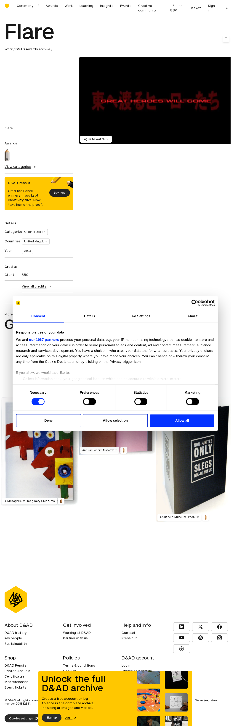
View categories (18, 166)
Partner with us (75, 638)
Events (125, 6)
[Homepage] (7, 5)
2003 (27, 250)
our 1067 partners (44, 340)
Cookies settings (21, 718)
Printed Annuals (17, 671)
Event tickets (16, 687)
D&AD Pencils (16, 665)
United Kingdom (35, 241)
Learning (86, 6)
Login (126, 665)
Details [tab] (89, 316)
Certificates (15, 676)
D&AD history (16, 633)
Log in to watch (93, 139)
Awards (52, 6)
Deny (48, 421)
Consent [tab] (38, 316)
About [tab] (192, 316)
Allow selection (115, 421)
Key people (13, 638)
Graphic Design (34, 231)
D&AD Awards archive (33, 49)
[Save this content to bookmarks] (226, 38)
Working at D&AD (77, 633)
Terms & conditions (79, 665)
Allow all (182, 421)
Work (69, 6)
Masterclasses (17, 682)
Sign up (51, 717)
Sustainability (16, 644)
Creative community (147, 8)
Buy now (60, 192)
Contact (129, 633)
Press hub (130, 638)
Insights (106, 6)
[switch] (89, 401)
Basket (195, 8)
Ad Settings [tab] (140, 316)
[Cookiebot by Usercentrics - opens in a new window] (195, 302)
